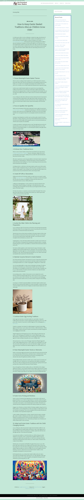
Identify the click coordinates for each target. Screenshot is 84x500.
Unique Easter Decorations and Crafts (62, 43)
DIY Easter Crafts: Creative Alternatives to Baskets (60, 45)
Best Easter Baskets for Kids (60, 108)
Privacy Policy (46, 497)
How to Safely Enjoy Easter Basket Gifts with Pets (61, 62)
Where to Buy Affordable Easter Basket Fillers (61, 119)
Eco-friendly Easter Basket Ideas (61, 40)
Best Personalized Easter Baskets (21, 3)
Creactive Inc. (35, 495)
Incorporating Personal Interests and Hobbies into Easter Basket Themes (62, 30)
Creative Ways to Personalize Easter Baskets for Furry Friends (62, 68)
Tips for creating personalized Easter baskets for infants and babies (62, 92)
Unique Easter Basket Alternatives (61, 55)
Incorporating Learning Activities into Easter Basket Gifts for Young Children (62, 95)
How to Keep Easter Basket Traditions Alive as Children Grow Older (30, 27)
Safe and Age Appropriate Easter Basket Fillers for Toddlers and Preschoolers (61, 100)
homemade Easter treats (21, 178)
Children (26, 488)
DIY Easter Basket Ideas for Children (62, 28)
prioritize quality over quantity (18, 110)
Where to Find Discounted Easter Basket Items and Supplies (61, 111)
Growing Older (31, 488)
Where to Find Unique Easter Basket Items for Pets (62, 58)
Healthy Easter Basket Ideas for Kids (62, 65)
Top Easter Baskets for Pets (60, 76)
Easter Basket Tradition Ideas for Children (61, 82)
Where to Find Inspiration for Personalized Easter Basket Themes (62, 20)
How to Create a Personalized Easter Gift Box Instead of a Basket (62, 49)
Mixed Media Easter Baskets (60, 34)
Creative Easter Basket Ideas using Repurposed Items (61, 115)
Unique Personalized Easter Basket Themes (61, 37)
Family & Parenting (37, 487)
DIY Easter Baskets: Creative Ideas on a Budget (62, 123)
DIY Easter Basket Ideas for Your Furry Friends (62, 72)
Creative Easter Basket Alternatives (62, 53)
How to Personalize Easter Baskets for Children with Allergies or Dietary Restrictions (62, 87)
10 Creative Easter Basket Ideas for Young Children (61, 105)
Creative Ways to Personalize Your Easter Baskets (61, 24)
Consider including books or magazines (20, 153)
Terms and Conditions (39, 497)
